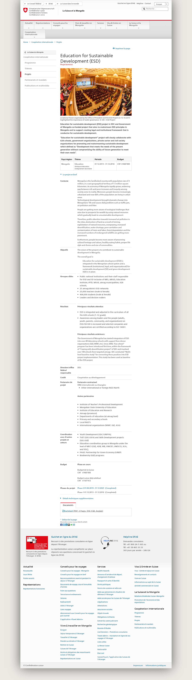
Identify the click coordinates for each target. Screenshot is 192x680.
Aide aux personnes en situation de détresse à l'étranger (111, 593)
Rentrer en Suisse (67, 645)
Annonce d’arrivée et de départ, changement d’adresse (109, 576)
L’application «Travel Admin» (71, 619)
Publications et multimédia (145, 628)
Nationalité (101, 649)
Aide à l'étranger (67, 606)
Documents (66, 505)
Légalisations (102, 602)
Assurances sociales (104, 609)
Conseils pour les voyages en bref (73, 575)
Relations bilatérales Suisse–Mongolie (149, 596)
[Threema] (69, 524)
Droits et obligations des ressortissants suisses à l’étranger (75, 653)
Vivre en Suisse (140, 578)
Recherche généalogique (107, 625)
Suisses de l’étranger (68, 649)
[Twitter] (64, 524)
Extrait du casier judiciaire (107, 621)
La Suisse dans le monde (69, 4)
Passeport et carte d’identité (108, 581)
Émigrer (63, 630)
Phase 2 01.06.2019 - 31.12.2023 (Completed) (96, 488)
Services (100, 23)
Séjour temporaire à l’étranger (72, 634)
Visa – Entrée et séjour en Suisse (147, 571)
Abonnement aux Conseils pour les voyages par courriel (77, 614)
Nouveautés (28, 571)
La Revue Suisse (103, 646)
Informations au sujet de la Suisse (148, 582)
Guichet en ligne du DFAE (64, 537)
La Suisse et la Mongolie (135, 24)
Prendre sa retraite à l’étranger (72, 641)
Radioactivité (65, 602)
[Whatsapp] (71, 524)
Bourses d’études (104, 628)
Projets (137, 620)
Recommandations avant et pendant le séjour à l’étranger (75, 579)
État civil (100, 653)
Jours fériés (27, 575)
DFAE (51, 4)
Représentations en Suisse (70, 659)
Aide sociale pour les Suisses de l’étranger (113, 598)
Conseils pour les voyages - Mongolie (74, 571)
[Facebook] (61, 524)
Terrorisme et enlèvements (70, 594)
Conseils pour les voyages (60, 24)
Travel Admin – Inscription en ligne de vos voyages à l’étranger (113, 637)
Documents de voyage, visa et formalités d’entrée (76, 586)
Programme (139, 613)
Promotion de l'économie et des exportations (147, 601)
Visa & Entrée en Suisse (114, 24)
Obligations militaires (106, 617)
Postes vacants (28, 578)
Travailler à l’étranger (68, 637)
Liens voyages (65, 609)
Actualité (29, 23)
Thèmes (138, 617)
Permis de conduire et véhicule (109, 588)
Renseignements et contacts (145, 575)
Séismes (63, 598)
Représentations (43, 23)
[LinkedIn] (66, 524)
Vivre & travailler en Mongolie (83, 24)
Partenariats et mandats (144, 624)
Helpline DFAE (130, 537)
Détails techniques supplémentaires (77, 498)
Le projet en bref (69, 175)
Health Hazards (103, 571)
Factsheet (83, 511)
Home (25, 42)
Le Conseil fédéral (34, 4)
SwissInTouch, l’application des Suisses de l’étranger (113, 658)
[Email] (74, 524)
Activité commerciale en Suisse (147, 586)
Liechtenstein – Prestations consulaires (112, 632)
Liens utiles (101, 642)
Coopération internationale (31, 33)
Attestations (102, 606)
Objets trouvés (103, 613)
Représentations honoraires (34, 589)
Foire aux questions (68, 591)
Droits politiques (103, 585)
